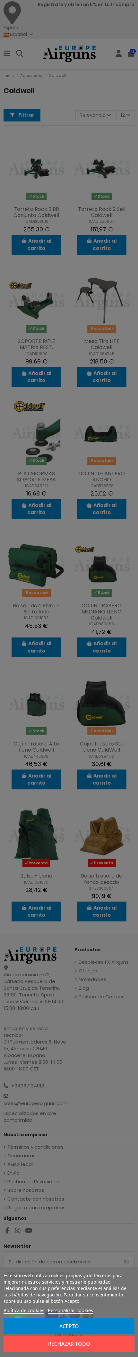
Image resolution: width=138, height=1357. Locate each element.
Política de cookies (24, 1310)
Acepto (69, 1326)
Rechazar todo (69, 1343)
